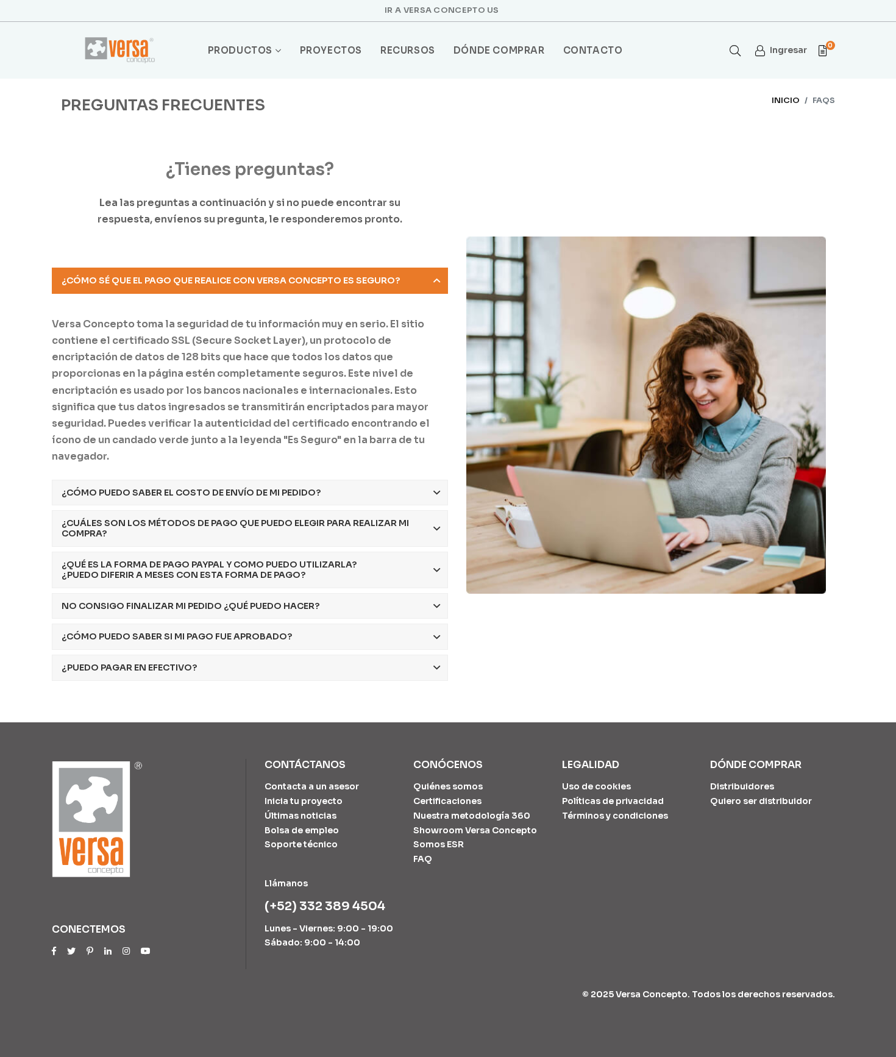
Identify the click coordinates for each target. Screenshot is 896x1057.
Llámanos (286, 883)
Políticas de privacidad (613, 800)
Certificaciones (447, 800)
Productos (240, 50)
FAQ (422, 858)
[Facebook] (54, 951)
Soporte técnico (301, 844)
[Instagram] (126, 951)
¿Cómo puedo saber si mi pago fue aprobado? (177, 636)
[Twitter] (71, 951)
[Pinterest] (90, 951)
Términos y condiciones (615, 815)
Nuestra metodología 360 (471, 815)
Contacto (593, 50)
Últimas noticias (300, 815)
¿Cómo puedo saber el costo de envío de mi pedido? (191, 492)
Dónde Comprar (499, 50)
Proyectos (331, 50)
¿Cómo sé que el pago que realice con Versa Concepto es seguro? (231, 280)
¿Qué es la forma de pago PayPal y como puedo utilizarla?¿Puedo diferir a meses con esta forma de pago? (209, 569)
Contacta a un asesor (312, 786)
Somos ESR (438, 844)
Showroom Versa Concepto (475, 830)
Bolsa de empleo (302, 830)
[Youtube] (146, 951)
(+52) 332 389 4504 (325, 906)
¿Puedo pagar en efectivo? (129, 667)
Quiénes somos (448, 786)
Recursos (407, 50)
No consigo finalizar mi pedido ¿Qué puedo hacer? (190, 605)
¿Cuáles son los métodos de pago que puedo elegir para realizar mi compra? (235, 528)
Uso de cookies (596, 786)
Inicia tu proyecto (304, 800)
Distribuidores (742, 786)
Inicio (786, 100)
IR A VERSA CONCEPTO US (442, 10)
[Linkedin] (108, 951)
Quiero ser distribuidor (761, 800)
